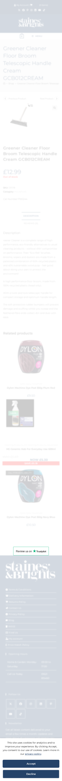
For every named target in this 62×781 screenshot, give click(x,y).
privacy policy (33, 753)
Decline (31, 774)
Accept (31, 763)
